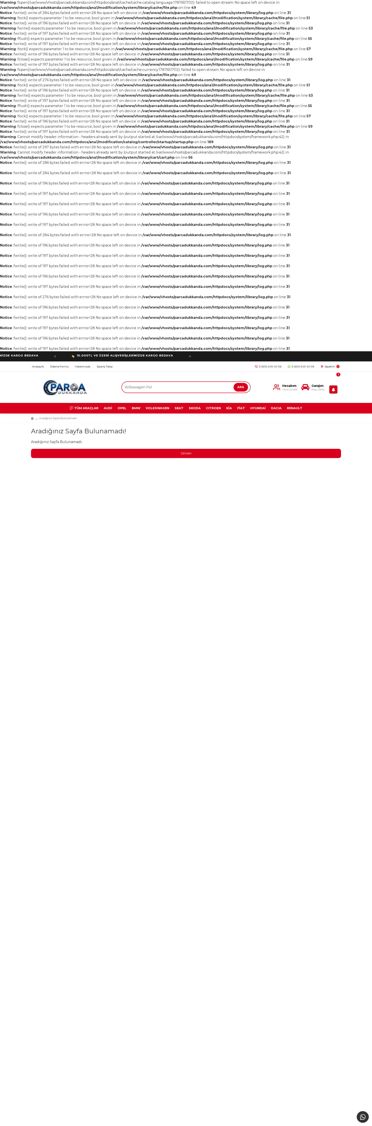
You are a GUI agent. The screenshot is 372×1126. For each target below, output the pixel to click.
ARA (240, 387)
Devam (186, 453)
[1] (334, 387)
